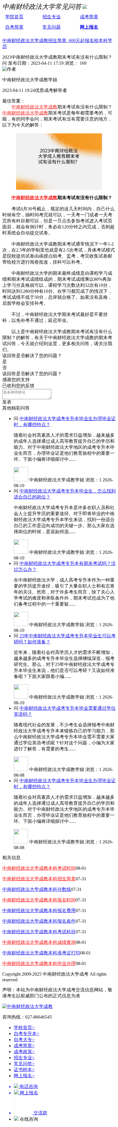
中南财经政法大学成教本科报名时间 (39, 899)
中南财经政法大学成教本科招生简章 (39, 878)
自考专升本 (26, 1033)
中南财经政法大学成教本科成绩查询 (39, 942)
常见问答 (24, 1063)
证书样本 (24, 1069)
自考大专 (24, 1039)
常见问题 (51, 27)
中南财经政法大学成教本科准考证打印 (41, 952)
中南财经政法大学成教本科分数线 (36, 889)
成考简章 (89, 16)
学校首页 (24, 1027)
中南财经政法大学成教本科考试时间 (39, 868)
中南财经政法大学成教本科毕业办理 (39, 963)
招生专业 (51, 16)
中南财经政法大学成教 (34, 106)
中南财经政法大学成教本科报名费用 (39, 910)
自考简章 (14, 27)
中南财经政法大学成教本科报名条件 (39, 921)
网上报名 (89, 27)
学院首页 (14, 16)
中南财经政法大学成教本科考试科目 (39, 931)
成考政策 (24, 1051)
